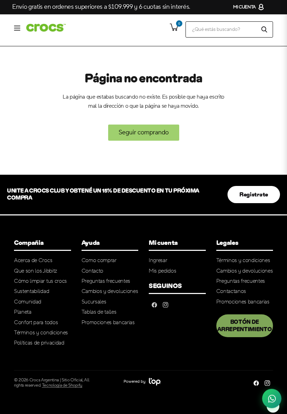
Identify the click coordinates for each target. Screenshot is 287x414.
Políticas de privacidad (39, 342)
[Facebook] (154, 304)
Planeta (22, 311)
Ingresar (158, 260)
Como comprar (99, 260)
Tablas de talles (99, 311)
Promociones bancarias (108, 322)
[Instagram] (165, 304)
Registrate (253, 194)
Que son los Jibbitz (35, 270)
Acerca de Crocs (33, 260)
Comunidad (27, 301)
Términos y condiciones (41, 332)
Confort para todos (36, 322)
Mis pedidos (162, 270)
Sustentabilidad (31, 291)
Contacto (92, 270)
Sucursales (94, 301)
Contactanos (231, 291)
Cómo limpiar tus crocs (40, 281)
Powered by (135, 381)
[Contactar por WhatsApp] (271, 397)
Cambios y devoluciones (110, 291)
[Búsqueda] (264, 29)
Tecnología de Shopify (62, 385)
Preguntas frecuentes (106, 281)
